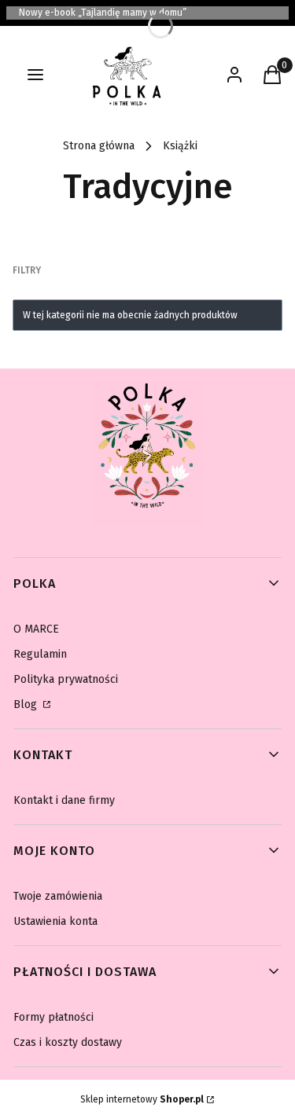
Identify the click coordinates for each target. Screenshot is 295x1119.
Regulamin (40, 654)
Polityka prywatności (65, 679)
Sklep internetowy (142, 1099)
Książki (180, 145)
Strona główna (99, 145)
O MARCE (36, 629)
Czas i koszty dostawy (67, 1042)
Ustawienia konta (55, 921)
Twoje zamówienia (57, 896)
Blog (26, 704)
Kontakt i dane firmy (64, 800)
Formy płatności (53, 1017)
